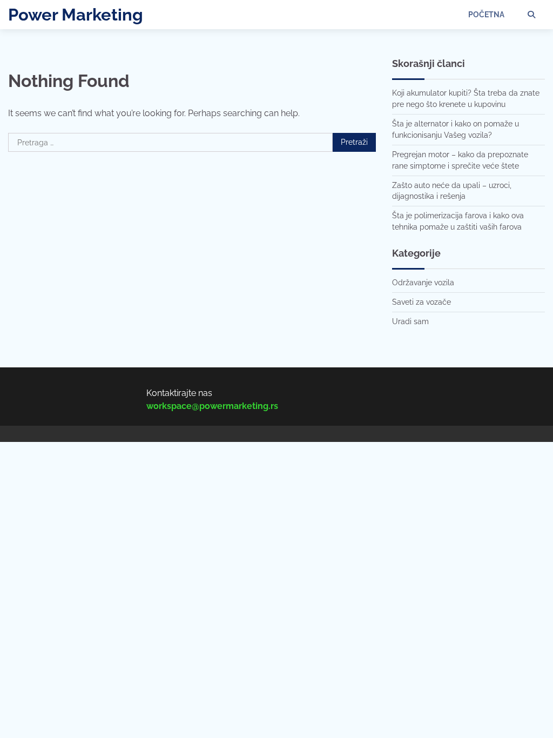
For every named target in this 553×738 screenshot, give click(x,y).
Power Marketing (75, 14)
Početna (486, 14)
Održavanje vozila (423, 282)
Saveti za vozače (421, 302)
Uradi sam (410, 321)
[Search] (531, 14)
